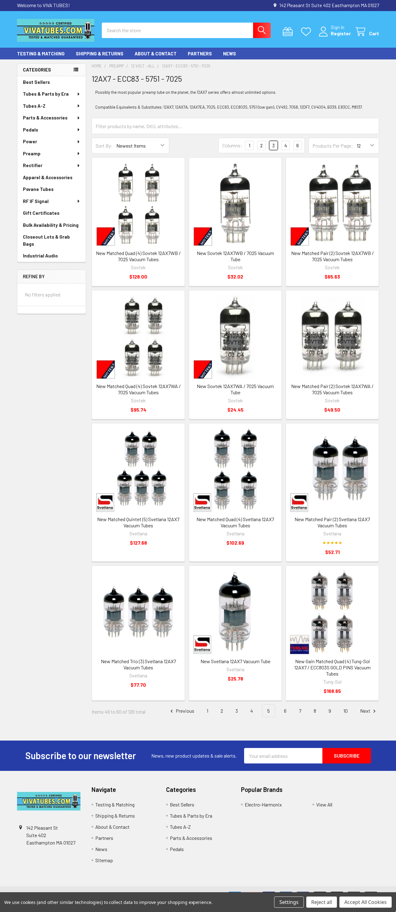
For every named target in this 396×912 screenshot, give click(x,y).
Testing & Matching (41, 53)
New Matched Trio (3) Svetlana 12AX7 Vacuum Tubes (138, 664)
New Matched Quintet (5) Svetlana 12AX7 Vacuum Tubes (138, 522)
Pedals (30, 129)
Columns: (232, 145)
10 (345, 711)
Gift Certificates (41, 213)
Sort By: (104, 146)
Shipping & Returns (99, 53)
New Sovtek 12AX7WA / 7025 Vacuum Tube (235, 389)
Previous (184, 711)
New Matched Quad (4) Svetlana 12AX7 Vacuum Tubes (235, 522)
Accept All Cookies (365, 902)
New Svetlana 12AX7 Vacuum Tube (235, 661)
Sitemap (104, 860)
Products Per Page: (332, 146)
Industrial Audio (40, 255)
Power (30, 141)
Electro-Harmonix (263, 804)
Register (341, 33)
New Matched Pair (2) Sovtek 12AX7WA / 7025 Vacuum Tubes (332, 389)
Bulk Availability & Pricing (51, 225)
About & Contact (156, 53)
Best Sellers (36, 82)
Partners (200, 53)
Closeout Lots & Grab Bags (46, 240)
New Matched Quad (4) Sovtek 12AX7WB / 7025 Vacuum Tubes (138, 256)
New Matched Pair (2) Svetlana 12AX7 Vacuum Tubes (332, 522)
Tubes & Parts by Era (46, 94)
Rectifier (32, 165)
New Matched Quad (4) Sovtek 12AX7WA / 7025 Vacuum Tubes (138, 389)
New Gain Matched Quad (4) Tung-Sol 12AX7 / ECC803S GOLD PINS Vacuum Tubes (332, 667)
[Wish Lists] (307, 32)
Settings (289, 902)
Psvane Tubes (38, 189)
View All (324, 804)
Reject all (321, 902)
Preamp (32, 153)
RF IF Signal (36, 201)
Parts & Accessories (45, 117)
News (229, 53)
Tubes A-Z (34, 106)
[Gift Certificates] (289, 32)
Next (365, 711)
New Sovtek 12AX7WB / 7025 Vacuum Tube (235, 256)
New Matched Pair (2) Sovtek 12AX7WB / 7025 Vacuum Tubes (332, 256)
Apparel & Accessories (47, 177)
